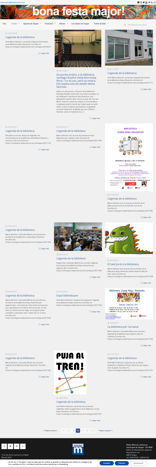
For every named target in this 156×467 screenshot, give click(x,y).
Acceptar (106, 463)
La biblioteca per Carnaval (122, 326)
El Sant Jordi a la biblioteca (123, 264)
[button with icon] (4, 446)
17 (92, 431)
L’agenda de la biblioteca (20, 37)
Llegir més (45, 53)
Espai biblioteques (67, 295)
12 (87, 431)
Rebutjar (121, 463)
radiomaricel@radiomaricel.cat (12, 2)
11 (82, 431)
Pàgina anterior (51, 431)
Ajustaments (138, 463)
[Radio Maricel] (78, 19)
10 (78, 431)
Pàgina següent (105, 431)
